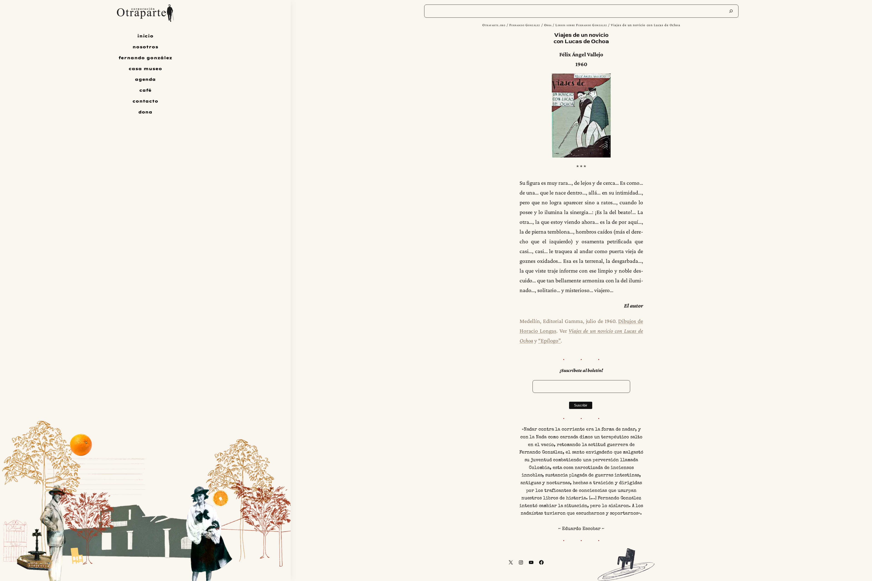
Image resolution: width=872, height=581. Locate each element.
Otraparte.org (493, 25)
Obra (548, 25)
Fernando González (524, 25)
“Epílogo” (549, 340)
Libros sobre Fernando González (581, 25)
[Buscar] (731, 11)
